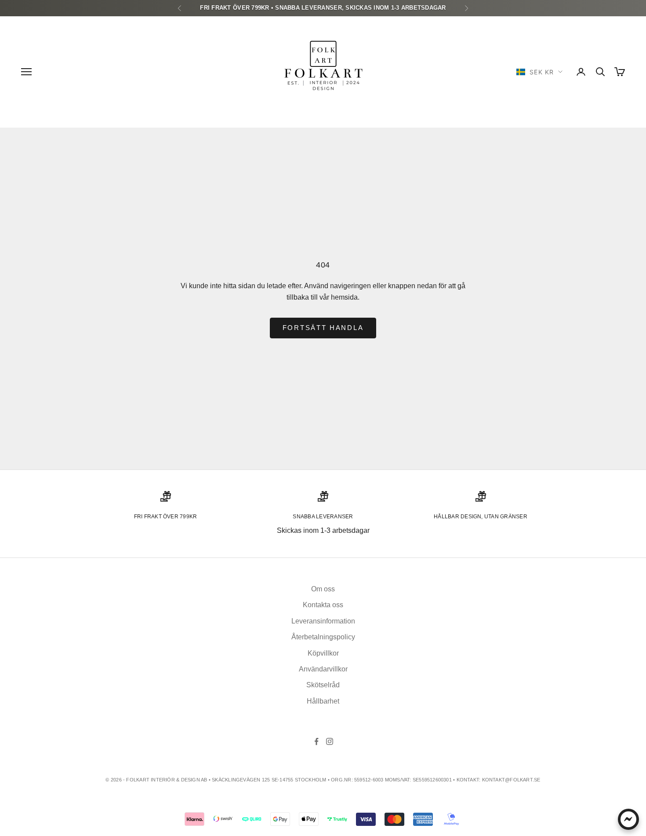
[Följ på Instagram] (329, 741)
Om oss (323, 589)
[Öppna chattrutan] (628, 819)
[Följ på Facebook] (316, 741)
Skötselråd (323, 685)
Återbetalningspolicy (323, 637)
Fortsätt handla (323, 327)
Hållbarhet (323, 701)
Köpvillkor (323, 653)
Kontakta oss (323, 605)
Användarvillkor (323, 669)
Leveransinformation (323, 621)
